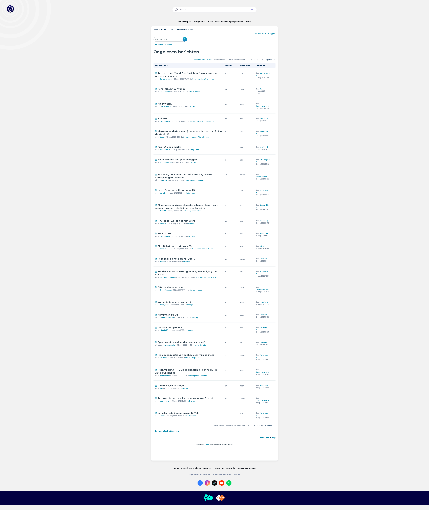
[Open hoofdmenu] (418, 9)
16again (263, 89)
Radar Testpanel (192, 358)
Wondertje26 (165, 121)
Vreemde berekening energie (175, 302)
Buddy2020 (164, 305)
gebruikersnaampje (168, 277)
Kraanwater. (165, 103)
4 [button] (254, 60)
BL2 (261, 246)
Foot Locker (165, 233)
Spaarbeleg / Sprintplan (196, 180)
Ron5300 (263, 119)
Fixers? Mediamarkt (169, 147)
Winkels (192, 236)
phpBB (206, 444)
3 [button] (251, 60)
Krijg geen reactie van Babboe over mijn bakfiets (186, 355)
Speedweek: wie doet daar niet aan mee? (181, 342)
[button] (252, 9)
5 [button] (257, 60)
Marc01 (162, 416)
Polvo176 (263, 302)
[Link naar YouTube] (221, 483)
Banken (191, 223)
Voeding (195, 317)
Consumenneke (166, 79)
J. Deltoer (263, 259)
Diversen (186, 261)
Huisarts (162, 118)
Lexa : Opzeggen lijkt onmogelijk (176, 190)
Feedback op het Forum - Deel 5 (176, 258)
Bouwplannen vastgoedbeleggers (178, 159)
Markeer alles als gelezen (203, 60)
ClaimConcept (261, 177)
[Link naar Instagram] (207, 483)
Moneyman (264, 190)
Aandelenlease (196, 290)
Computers (194, 150)
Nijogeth (263, 233)
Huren (192, 106)
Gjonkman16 (165, 91)
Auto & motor (194, 91)
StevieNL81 (263, 327)
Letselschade (190, 416)
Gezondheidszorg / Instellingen (202, 121)
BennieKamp (165, 376)
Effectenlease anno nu (171, 287)
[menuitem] (264, 437)
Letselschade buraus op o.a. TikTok (178, 413)
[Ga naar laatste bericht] (257, 75)
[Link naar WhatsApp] (228, 483)
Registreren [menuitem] (260, 33)
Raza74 (163, 211)
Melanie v (163, 358)
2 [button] (248, 60)
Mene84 (163, 193)
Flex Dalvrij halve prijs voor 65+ (175, 246)
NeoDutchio (264, 205)
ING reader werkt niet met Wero (176, 220)
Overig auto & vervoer (198, 376)
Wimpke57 (164, 330)
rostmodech (167, 106)
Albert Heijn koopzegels (172, 385)
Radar (162, 137)
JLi (161, 388)
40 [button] (262, 60)
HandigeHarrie (165, 162)
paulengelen (165, 401)
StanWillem (264, 131)
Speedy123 (164, 223)
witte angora (265, 73)
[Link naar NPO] (220, 498)
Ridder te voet (168, 317)
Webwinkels (190, 193)
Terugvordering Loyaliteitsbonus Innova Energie (186, 398)
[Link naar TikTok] (214, 483)
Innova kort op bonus (170, 327)
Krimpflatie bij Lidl (168, 314)
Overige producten (193, 211)
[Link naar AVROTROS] (208, 497)
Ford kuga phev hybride (172, 89)
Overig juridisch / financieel (203, 79)
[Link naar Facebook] (200, 483)
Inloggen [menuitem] (271, 33)
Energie (190, 305)
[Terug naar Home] (10, 9)
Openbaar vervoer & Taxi (202, 249)
